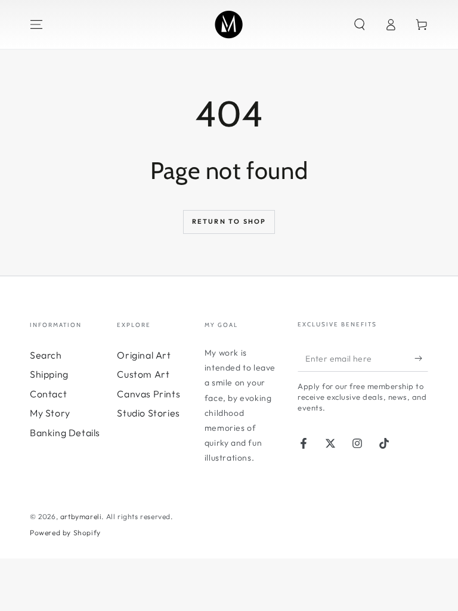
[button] (359, 24)
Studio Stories (148, 413)
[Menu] (36, 24)
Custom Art (143, 374)
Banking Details (65, 433)
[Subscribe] (421, 358)
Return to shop (229, 221)
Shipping (49, 374)
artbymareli (81, 516)
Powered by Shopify (65, 532)
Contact (48, 394)
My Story (50, 413)
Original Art (144, 355)
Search (46, 355)
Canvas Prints (148, 394)
